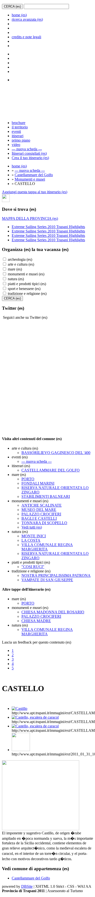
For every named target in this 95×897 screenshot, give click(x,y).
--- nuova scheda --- (27, 149)
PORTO (27, 479)
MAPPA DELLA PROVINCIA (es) (30, 218)
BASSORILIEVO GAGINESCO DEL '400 (55, 453)
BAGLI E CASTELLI (39, 518)
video (16, 145)
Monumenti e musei (30, 179)
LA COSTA (30, 540)
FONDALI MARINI (37, 483)
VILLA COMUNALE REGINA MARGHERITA (47, 547)
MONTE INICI (33, 536)
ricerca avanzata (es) (27, 19)
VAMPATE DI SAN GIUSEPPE (47, 580)
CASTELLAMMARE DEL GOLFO (50, 470)
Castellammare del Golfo (34, 175)
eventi (16, 131)
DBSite (27, 886)
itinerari (17, 136)
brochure (18, 123)
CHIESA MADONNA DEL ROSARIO (52, 612)
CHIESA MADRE (36, 621)
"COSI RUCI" (32, 567)
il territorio (20, 127)
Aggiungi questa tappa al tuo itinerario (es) (34, 192)
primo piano (21, 140)
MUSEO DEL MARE (38, 510)
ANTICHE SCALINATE (41, 505)
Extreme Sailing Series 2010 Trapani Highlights (48, 227)
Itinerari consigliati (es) (29, 153)
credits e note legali (26, 37)
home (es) (19, 15)
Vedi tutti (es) (31, 527)
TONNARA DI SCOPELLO (44, 523)
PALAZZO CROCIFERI (41, 514)
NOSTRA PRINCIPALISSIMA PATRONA (56, 575)
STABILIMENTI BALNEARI (45, 496)
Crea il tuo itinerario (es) (30, 158)
